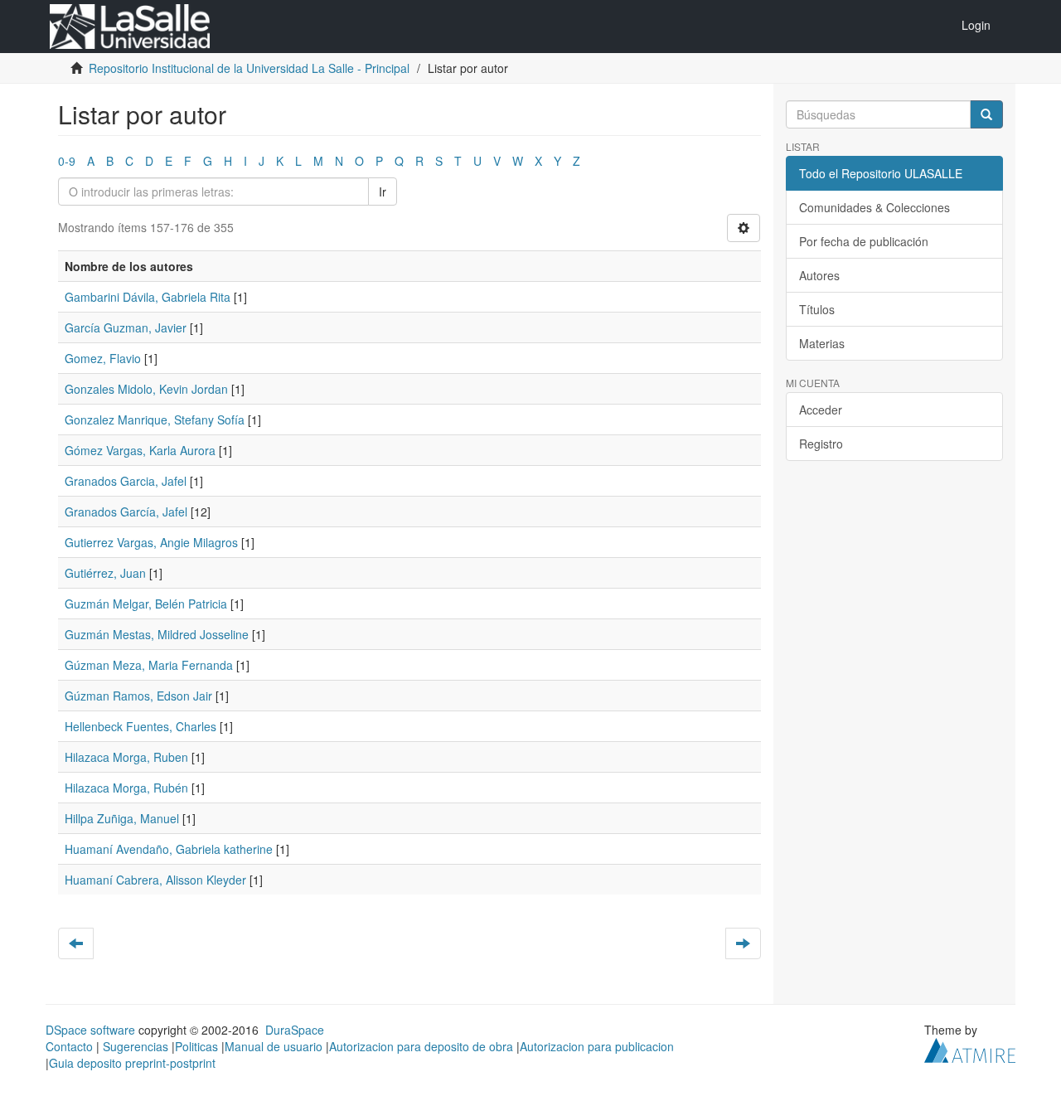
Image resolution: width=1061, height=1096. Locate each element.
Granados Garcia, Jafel (126, 481)
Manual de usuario (273, 1046)
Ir (382, 191)
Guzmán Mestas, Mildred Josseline (157, 634)
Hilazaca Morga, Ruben (126, 757)
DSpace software (90, 1029)
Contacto (69, 1046)
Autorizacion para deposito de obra (421, 1046)
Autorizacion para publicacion (597, 1046)
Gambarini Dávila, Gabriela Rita (147, 297)
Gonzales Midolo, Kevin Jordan (146, 389)
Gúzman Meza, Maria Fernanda (149, 665)
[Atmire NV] (969, 1048)
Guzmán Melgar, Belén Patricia (146, 603)
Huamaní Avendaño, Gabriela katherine (169, 849)
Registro (821, 443)
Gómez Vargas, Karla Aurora (140, 450)
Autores (819, 275)
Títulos (817, 309)
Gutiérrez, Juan (105, 573)
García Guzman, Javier (126, 327)
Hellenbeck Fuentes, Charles (140, 726)
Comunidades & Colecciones (874, 207)
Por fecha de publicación (863, 241)
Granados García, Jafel (126, 511)
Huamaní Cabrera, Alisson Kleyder (155, 879)
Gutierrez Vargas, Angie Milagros (151, 542)
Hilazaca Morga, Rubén (126, 787)
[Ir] (986, 114)
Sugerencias (135, 1046)
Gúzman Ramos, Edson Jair (138, 695)
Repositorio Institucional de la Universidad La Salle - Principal (249, 68)
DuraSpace (294, 1029)
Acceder (820, 409)
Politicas (196, 1046)
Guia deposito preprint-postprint (132, 1063)
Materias (822, 343)
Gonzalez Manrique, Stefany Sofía (155, 419)
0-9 (66, 161)
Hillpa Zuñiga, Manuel (122, 818)
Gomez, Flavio (103, 358)
